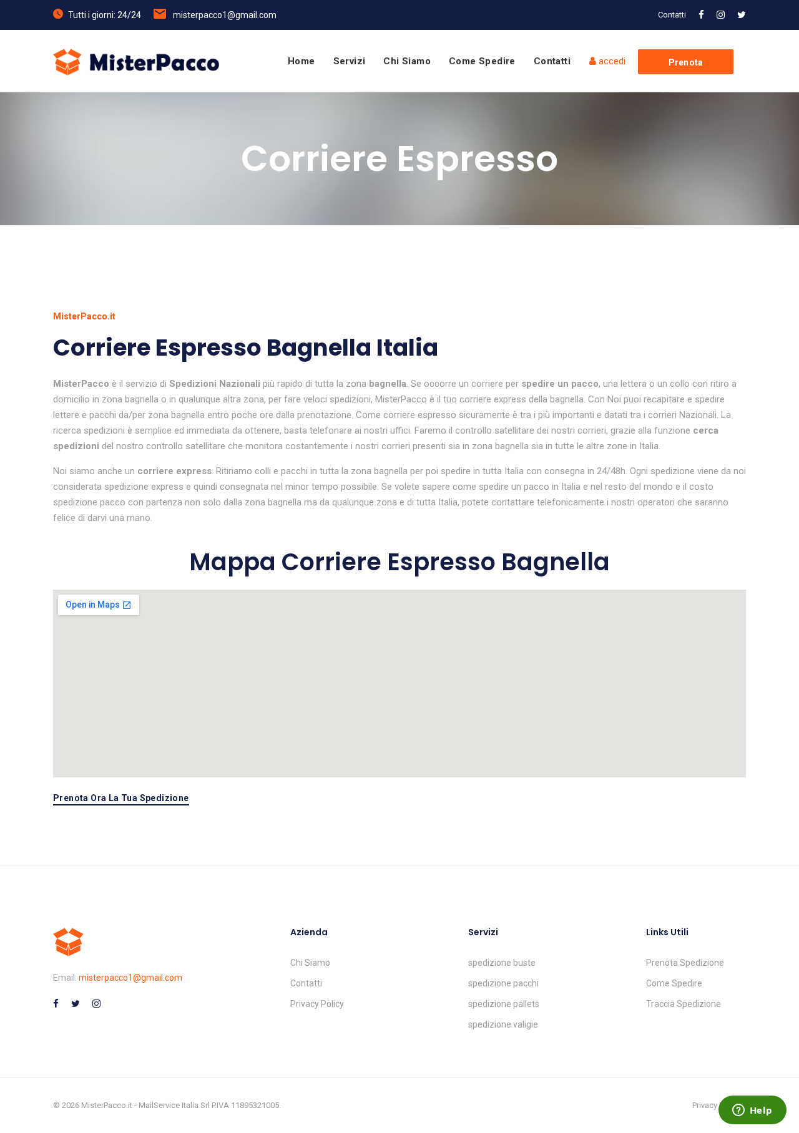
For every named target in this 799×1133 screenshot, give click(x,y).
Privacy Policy (317, 1004)
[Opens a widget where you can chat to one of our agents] (752, 1111)
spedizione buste (502, 963)
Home (301, 61)
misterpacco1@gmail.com (225, 15)
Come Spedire (482, 61)
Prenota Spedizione (685, 963)
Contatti (672, 14)
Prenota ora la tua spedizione (121, 798)
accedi (610, 61)
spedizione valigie (503, 1024)
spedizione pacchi (503, 983)
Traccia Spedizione (683, 1004)
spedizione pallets (503, 1004)
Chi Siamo (407, 61)
